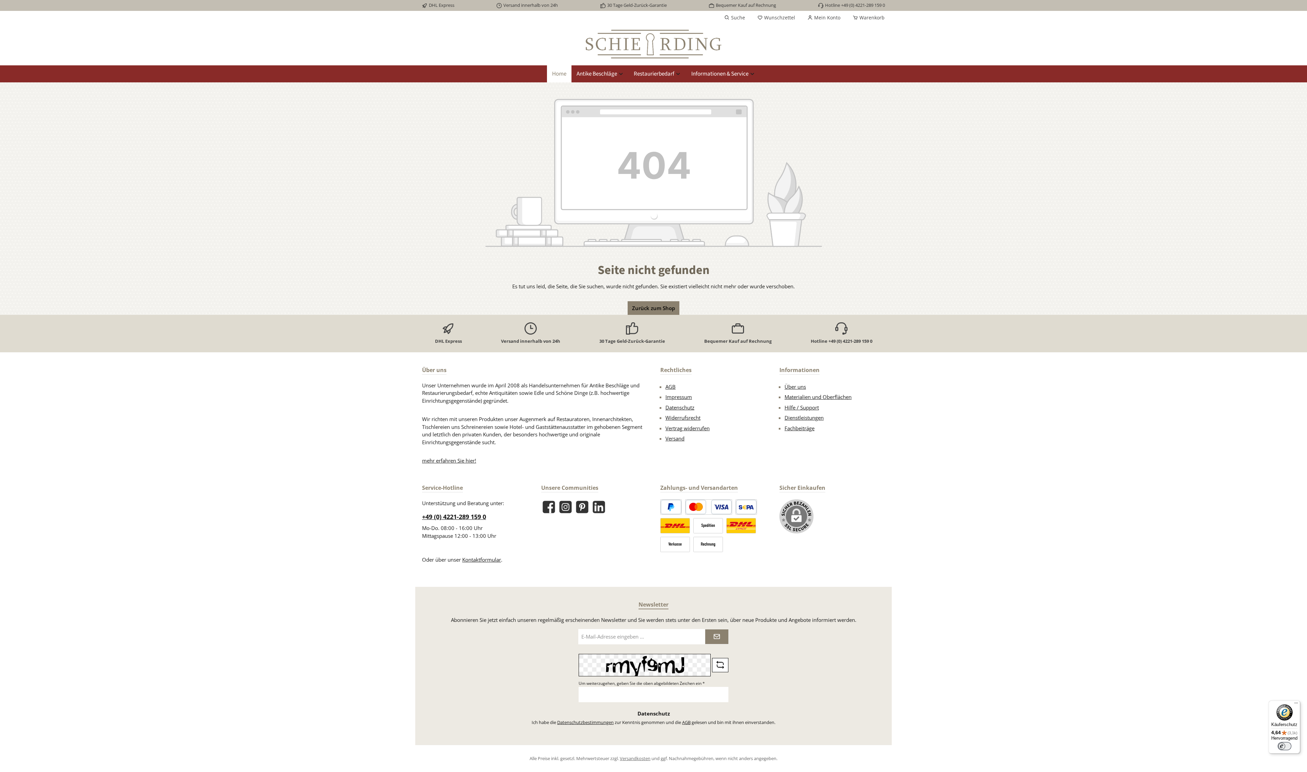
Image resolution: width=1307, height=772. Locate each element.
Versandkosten (635, 758)
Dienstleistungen (804, 417)
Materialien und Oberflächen (818, 396)
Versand (674, 438)
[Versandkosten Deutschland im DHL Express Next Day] (741, 525)
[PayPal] (671, 507)
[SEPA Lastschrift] (746, 507)
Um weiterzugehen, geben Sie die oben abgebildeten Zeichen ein (642, 683)
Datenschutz (679, 407)
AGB (670, 386)
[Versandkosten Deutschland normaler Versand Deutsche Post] (675, 525)
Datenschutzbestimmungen (585, 722)
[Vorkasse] (675, 544)
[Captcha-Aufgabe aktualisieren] (720, 665)
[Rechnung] (708, 544)
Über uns (795, 386)
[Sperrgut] (708, 525)
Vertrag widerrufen (687, 428)
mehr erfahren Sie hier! (449, 460)
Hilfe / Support (802, 407)
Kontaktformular (481, 559)
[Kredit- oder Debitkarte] (708, 507)
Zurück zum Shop (653, 308)
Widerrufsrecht (682, 417)
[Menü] (1296, 705)
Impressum (678, 396)
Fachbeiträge (799, 428)
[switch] (1284, 746)
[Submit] (717, 636)
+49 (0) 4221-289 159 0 (454, 517)
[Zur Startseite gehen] (653, 44)
